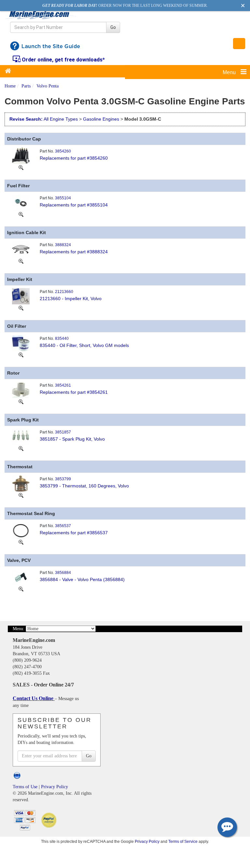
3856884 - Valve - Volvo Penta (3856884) (82, 579)
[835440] (21, 354)
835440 (62, 338)
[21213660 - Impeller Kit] (21, 296)
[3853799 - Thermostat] (21, 483)
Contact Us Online (34, 698)
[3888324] (21, 260)
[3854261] (21, 401)
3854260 (63, 151)
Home (10, 86)
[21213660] (21, 307)
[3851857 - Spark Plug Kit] (21, 436)
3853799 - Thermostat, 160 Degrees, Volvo (84, 485)
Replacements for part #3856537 (74, 532)
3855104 (63, 198)
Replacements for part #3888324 (74, 251)
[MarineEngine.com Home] (41, 15)
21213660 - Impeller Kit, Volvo (71, 298)
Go (113, 27)
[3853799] (21, 495)
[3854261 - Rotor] (21, 389)
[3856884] (21, 588)
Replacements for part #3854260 (74, 158)
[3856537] (21, 541)
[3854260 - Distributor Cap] (21, 155)
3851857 (63, 432)
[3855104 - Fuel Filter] (21, 202)
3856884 (63, 572)
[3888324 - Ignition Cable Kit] (21, 249)
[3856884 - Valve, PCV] (21, 576)
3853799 (63, 479)
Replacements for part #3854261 (74, 392)
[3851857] (21, 448)
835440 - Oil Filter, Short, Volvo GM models (84, 345)
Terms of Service (183, 841)
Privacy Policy (54, 786)
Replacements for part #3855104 (74, 204)
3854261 (63, 385)
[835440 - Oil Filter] (21, 342)
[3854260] (21, 167)
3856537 (63, 526)
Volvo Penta (47, 86)
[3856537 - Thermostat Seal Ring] (21, 530)
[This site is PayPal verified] (50, 819)
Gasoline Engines (101, 119)
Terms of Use (25, 786)
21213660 (64, 291)
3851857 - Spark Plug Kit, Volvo (72, 439)
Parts (26, 86)
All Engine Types (61, 119)
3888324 (63, 245)
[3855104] (21, 214)
